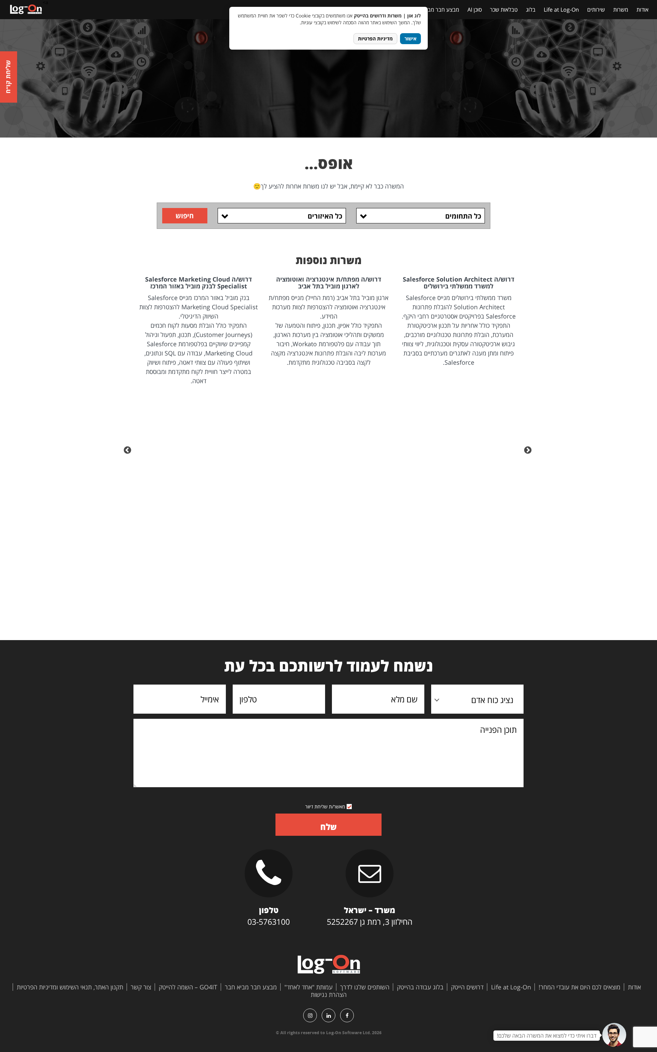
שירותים (596, 9)
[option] (459, 321)
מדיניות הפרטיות (375, 38)
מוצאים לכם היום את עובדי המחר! (579, 987)
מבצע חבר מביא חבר (436, 9)
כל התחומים (463, 216)
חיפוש (185, 215)
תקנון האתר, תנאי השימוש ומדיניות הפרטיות (70, 987)
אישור (410, 38)
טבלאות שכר (504, 9)
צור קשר (141, 987)
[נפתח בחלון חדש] (347, 1015)
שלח (328, 826)
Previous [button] (528, 449)
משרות (620, 9)
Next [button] (128, 449)
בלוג (531, 9)
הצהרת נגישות (329, 994)
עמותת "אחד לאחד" (308, 987)
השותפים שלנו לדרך (364, 987)
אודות (642, 9)
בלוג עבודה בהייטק (420, 987)
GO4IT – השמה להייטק (188, 987)
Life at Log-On (561, 9)
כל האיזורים (325, 216)
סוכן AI (474, 9)
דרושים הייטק (467, 987)
